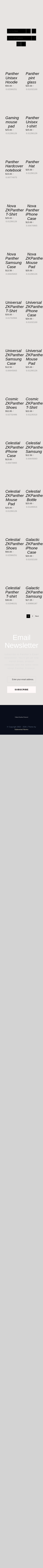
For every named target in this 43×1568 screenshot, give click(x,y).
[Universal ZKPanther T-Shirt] (11, 284)
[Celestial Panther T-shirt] (11, 570)
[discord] (21, 3)
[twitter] (17, 3)
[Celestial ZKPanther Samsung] (31, 425)
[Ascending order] (34, 31)
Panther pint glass (32, 77)
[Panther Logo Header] (18, 5)
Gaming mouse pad (12, 122)
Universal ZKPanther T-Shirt (14, 306)
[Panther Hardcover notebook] (11, 143)
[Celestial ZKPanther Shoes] (11, 521)
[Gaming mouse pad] (11, 99)
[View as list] (23, 44)
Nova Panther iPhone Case (32, 212)
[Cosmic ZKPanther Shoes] (11, 381)
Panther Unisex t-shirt (32, 122)
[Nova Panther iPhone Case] (31, 187)
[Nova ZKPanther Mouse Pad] (31, 236)
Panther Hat (32, 164)
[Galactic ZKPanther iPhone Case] (31, 521)
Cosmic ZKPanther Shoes (14, 403)
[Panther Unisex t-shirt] (31, 99)
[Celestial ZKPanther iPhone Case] (11, 425)
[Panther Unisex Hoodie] (11, 55)
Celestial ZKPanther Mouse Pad (14, 497)
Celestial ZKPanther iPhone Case (14, 449)
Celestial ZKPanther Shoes (14, 543)
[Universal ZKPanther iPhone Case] (31, 284)
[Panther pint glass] (31, 55)
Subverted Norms (21, 729)
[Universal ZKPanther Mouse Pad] (31, 332)
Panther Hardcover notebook (14, 166)
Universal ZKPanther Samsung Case (14, 357)
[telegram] (25, 3)
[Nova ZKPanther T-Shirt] (11, 187)
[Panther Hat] (31, 143)
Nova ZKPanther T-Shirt (14, 210)
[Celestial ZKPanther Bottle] (31, 473)
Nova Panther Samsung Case (13, 260)
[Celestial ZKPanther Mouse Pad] (11, 473)
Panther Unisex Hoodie (12, 77)
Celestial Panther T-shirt (12, 592)
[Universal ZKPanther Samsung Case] (11, 332)
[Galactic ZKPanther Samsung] (31, 570)
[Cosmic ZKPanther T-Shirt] (31, 381)
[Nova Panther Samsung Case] (11, 236)
